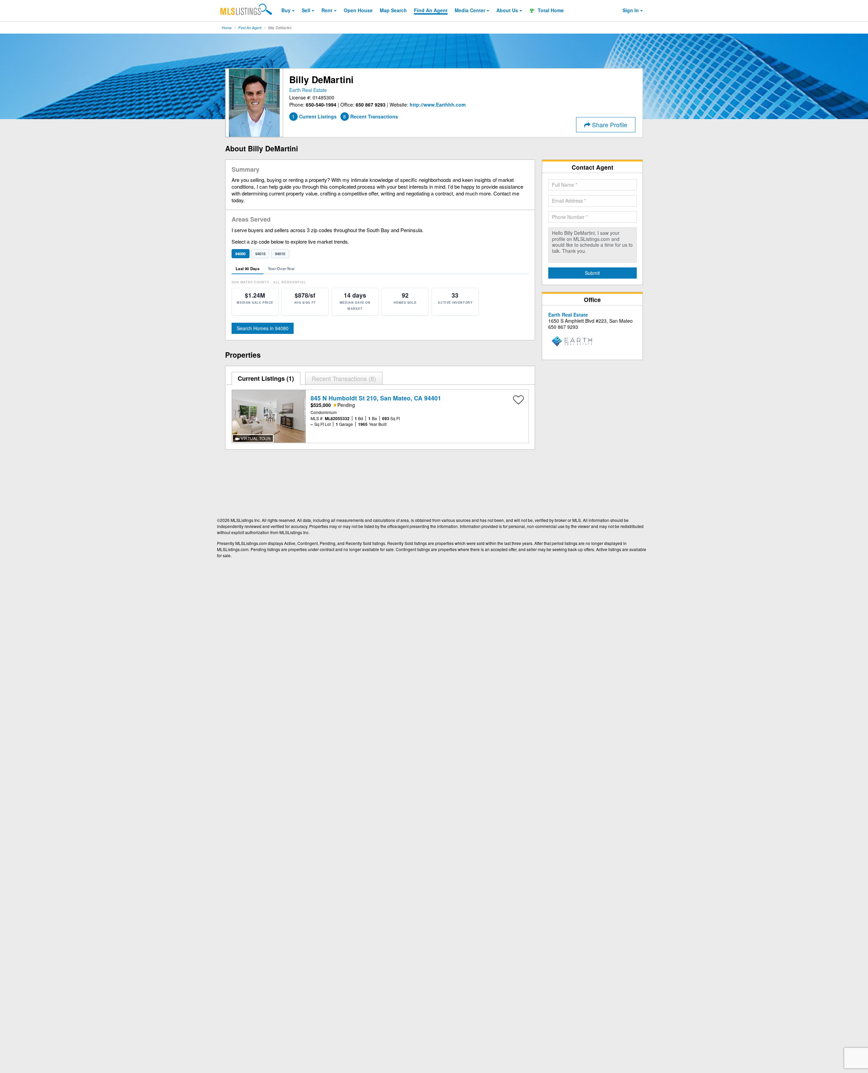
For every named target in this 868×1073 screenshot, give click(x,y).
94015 (260, 254)
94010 (280, 254)
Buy (286, 10)
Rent (326, 10)
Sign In (631, 10)
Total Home (550, 10)
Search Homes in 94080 (263, 328)
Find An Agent (249, 27)
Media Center (470, 10)
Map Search (393, 10)
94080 (240, 254)
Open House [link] (358, 10)
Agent (431, 10)
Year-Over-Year (281, 268)
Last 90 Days (247, 268)
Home (227, 27)
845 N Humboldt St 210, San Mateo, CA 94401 (376, 398)
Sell (306, 10)
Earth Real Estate (308, 90)
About (507, 10)
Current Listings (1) (266, 378)
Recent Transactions (343, 378)
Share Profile (608, 124)
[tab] (266, 378)
